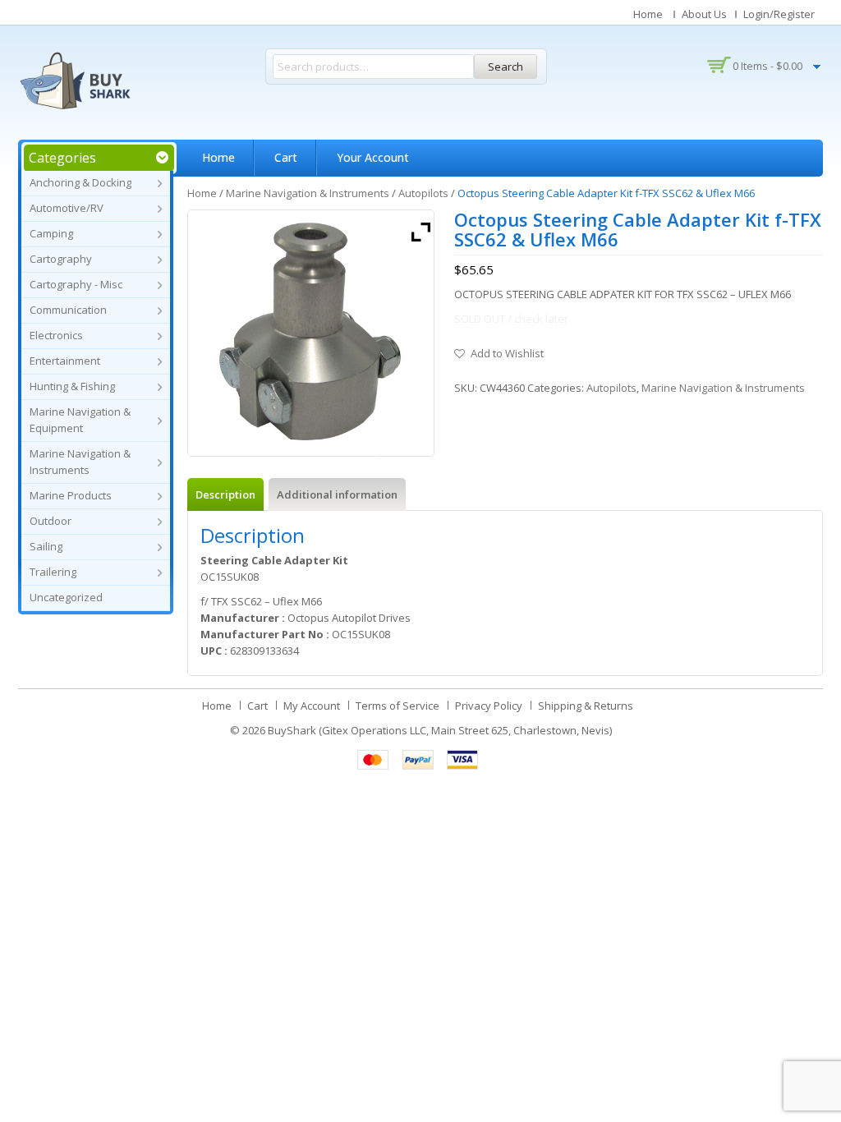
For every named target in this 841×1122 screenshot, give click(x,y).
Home (648, 14)
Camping (51, 233)
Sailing (46, 546)
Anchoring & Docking (80, 182)
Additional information (337, 494)
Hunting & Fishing (72, 386)
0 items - (767, 65)
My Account (311, 705)
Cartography (61, 258)
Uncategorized (66, 597)
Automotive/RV (66, 207)
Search (505, 66)
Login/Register (779, 14)
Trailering (53, 571)
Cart (285, 157)
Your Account (373, 157)
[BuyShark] (74, 80)
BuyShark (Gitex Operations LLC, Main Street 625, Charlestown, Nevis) (440, 730)
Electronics (56, 335)
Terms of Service (397, 705)
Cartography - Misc (76, 284)
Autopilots (423, 193)
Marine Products (71, 495)
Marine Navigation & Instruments (307, 193)
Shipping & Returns (585, 705)
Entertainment (65, 360)
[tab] (225, 494)
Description (225, 494)
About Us (704, 14)
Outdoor (50, 520)
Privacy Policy (488, 705)
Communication (68, 309)
